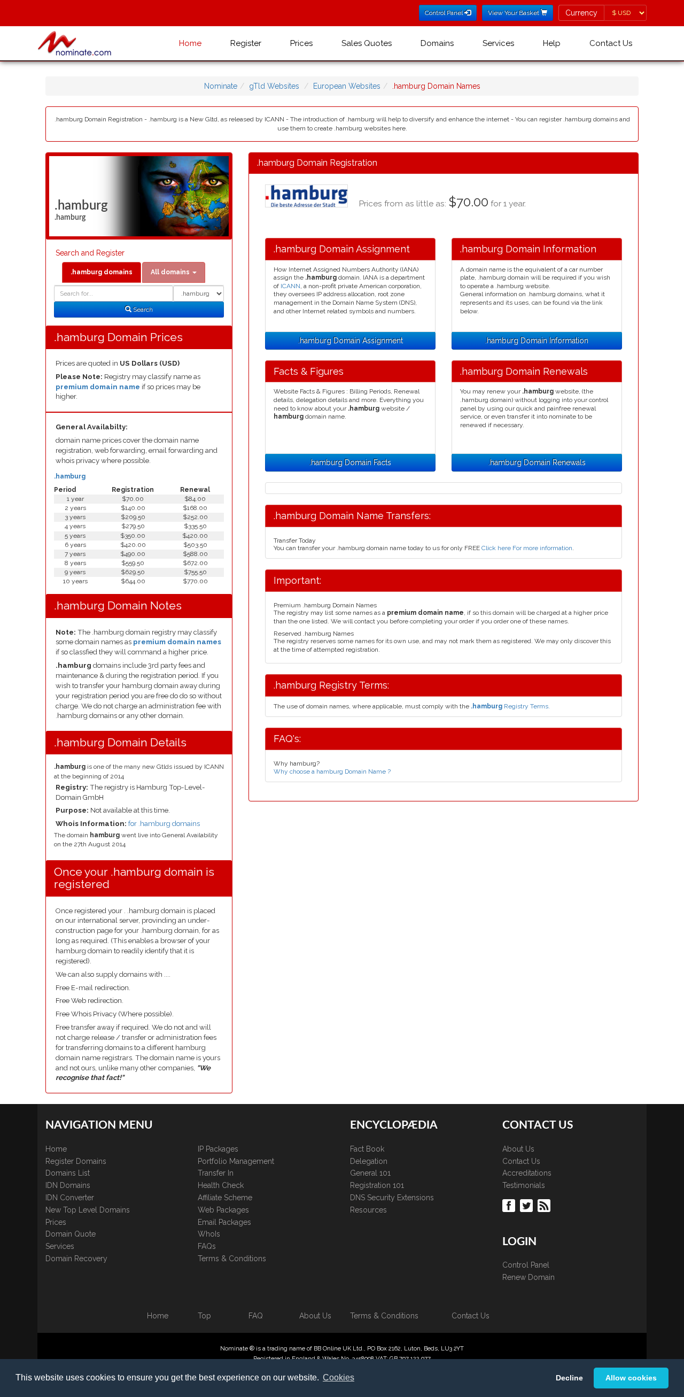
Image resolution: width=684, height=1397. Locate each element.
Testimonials (523, 1185)
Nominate (220, 86)
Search (142, 309)
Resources (368, 1210)
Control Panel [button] (444, 13)
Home (190, 43)
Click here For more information (526, 548)
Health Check (221, 1185)
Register (245, 43)
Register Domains (75, 1161)
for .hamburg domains (164, 824)
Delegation (368, 1161)
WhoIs (209, 1234)
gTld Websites (274, 86)
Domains (437, 43)
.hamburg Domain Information (536, 340)
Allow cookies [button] (631, 1377)
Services (498, 43)
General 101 (370, 1173)
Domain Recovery (76, 1258)
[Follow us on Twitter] (527, 1204)
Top (204, 1315)
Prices (301, 43)
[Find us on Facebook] (510, 1204)
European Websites (346, 86)
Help (552, 43)
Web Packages (223, 1210)
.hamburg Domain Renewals (537, 462)
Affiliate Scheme (225, 1197)
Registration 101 (377, 1185)
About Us (518, 1149)
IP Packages (218, 1149)
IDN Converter (69, 1197)
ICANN (290, 286)
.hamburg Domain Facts (350, 462)
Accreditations (526, 1173)
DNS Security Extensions (392, 1197)
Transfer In (216, 1173)
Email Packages (224, 1222)
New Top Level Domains (87, 1210)
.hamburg (70, 476)
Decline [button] (569, 1377)
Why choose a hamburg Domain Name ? (332, 771)
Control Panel (525, 1265)
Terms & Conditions (232, 1258)
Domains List (67, 1173)
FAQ (255, 1315)
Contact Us (610, 43)
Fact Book (367, 1149)
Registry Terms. (510, 706)
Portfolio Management (236, 1161)
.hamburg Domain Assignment (350, 340)
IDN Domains (67, 1185)
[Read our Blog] (545, 1204)
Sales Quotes (366, 43)
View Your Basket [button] (514, 13)
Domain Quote (70, 1234)
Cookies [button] (338, 1377)
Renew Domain (528, 1277)
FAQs (207, 1246)
